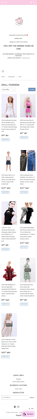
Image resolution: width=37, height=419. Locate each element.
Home (3, 76)
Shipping (18, 379)
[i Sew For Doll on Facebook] (15, 407)
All (3, 71)
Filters (32, 89)
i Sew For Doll (13, 412)
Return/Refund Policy (18, 381)
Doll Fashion (11, 76)
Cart (34, 2)
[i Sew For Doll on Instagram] (18, 407)
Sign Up (32, 397)
